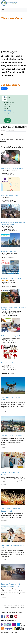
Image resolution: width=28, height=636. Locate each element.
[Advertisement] (14, 35)
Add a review (11, 130)
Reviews (3, 130)
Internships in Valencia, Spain (11, 278)
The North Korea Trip (8, 363)
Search (22, 605)
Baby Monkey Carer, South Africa (12, 168)
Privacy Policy (16, 605)
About (5, 605)
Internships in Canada (8, 251)
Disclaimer (9, 605)
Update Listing (8, 120)
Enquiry (4, 88)
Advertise (13, 607)
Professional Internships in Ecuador (13, 336)
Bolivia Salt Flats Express (9, 195)
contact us (7, 114)
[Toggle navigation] (3, 10)
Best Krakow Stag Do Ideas (11, 436)
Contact (22, 607)
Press (18, 607)
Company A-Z (7, 607)
